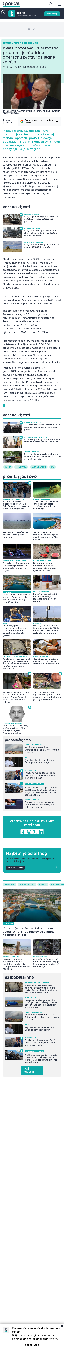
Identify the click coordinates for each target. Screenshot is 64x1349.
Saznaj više (32, 1344)
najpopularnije (19, 977)
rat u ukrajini (26, 884)
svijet (7, 467)
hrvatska (9, 884)
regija (42, 884)
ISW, (20, 157)
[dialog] (32, 1336)
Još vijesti (29, 1070)
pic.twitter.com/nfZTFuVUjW (20, 325)
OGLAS (32, 29)
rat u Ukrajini (38, 467)
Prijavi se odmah (15, 868)
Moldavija (21, 467)
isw (52, 467)
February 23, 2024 (37, 332)
